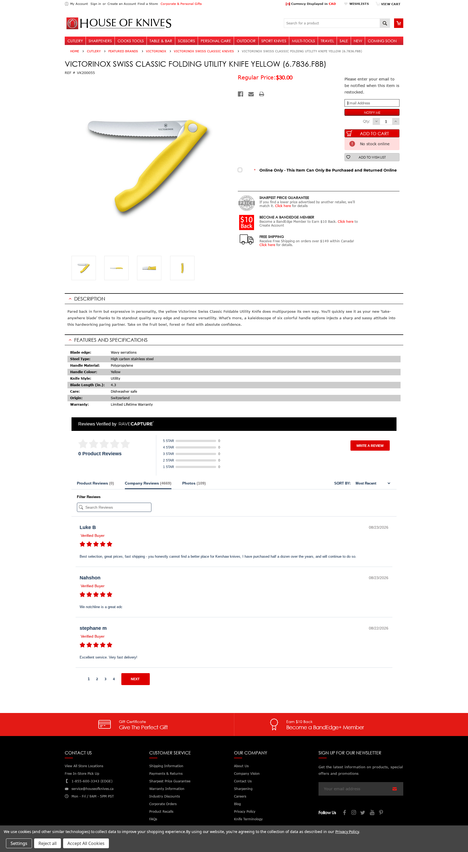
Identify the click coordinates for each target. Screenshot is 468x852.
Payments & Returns (166, 774)
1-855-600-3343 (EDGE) (92, 781)
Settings (19, 843)
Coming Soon (382, 40)
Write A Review (370, 446)
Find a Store (148, 3)
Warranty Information (166, 789)
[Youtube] (372, 813)
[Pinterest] (381, 813)
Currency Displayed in (313, 3)
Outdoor (246, 40)
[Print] (261, 94)
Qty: (366, 121)
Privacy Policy (347, 831)
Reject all (47, 843)
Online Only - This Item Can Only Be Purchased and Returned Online (325, 170)
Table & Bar (161, 40)
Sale (344, 40)
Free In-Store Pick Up (82, 774)
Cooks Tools (131, 40)
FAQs (153, 819)
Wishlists (359, 3)
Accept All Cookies (86, 843)
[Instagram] (354, 813)
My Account (79, 3)
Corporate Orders (163, 804)
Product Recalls (161, 811)
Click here (283, 206)
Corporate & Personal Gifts (181, 3)
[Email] (251, 94)
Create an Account (122, 3)
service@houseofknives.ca (92, 789)
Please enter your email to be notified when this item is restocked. (371, 85)
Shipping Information (166, 766)
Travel (327, 40)
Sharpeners (100, 40)
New (358, 40)
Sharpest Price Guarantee (169, 781)
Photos (194, 483)
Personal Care (216, 40)
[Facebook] (240, 94)
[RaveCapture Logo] (135, 424)
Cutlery (75, 40)
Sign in (95, 3)
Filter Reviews (88, 497)
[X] (363, 813)
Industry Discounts (164, 796)
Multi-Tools (303, 40)
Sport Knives (273, 40)
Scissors (186, 40)
